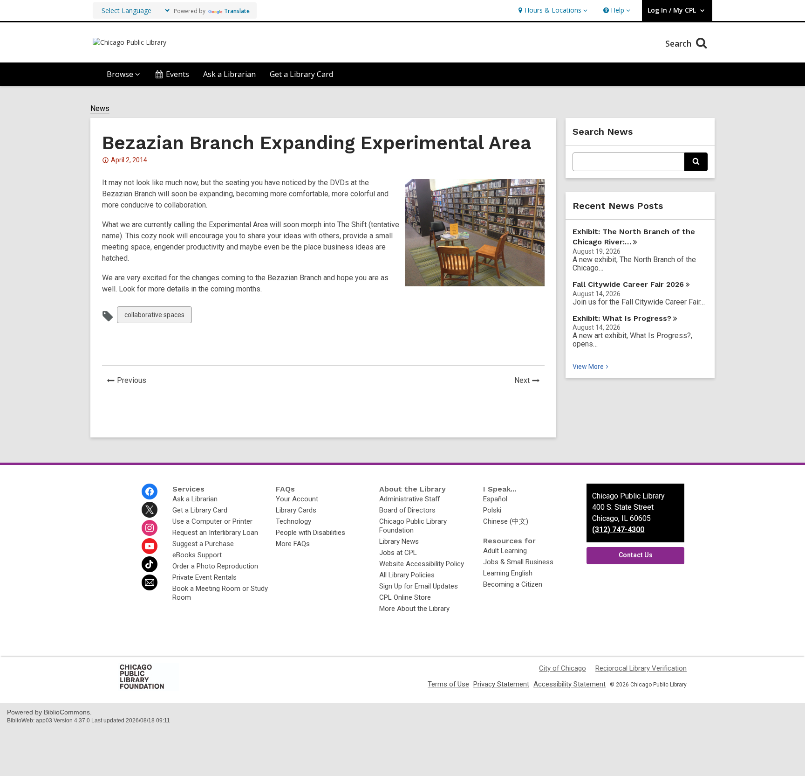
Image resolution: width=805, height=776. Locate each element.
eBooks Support (197, 555)
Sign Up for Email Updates (418, 586)
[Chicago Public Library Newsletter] (149, 582)
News (99, 108)
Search (679, 43)
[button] (551, 10)
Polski (492, 510)
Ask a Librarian (229, 74)
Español (495, 499)
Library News (399, 541)
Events (177, 74)
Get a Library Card (301, 74)
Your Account (297, 499)
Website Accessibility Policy (421, 564)
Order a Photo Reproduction (215, 566)
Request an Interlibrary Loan (215, 532)
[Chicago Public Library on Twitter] (149, 510)
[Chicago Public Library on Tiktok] (149, 564)
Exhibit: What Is (622, 318)
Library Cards (296, 510)
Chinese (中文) (505, 521)
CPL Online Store (405, 597)
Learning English (507, 573)
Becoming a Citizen (512, 584)
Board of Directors (407, 510)
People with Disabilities (310, 532)
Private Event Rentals (204, 577)
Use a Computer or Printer (212, 521)
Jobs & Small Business (518, 562)
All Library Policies (407, 575)
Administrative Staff (409, 499)
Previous (134, 381)
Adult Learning (505, 551)
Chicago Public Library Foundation (413, 525)
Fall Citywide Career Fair (628, 284)
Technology (293, 521)
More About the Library (414, 608)
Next (529, 381)
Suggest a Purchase (203, 544)
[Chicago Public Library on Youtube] (149, 546)
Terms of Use (448, 684)
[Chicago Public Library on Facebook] (149, 491)
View (591, 366)
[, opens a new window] (148, 688)
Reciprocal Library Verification (641, 668)
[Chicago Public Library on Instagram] (149, 528)
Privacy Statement (501, 684)
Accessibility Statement (569, 684)
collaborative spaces (154, 317)
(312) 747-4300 (618, 529)
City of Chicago (562, 668)
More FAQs (293, 544)
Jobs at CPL (398, 552)
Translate (237, 11)
